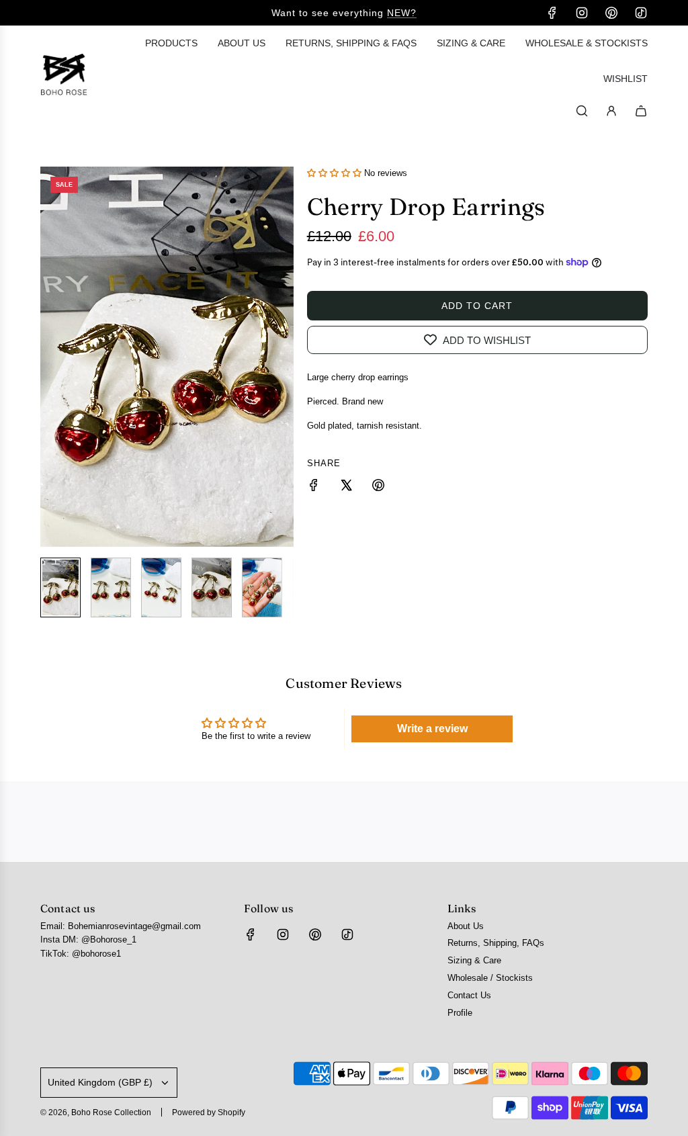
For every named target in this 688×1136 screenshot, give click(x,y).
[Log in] (611, 111)
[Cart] (641, 111)
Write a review (432, 728)
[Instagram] (582, 12)
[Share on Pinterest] (378, 487)
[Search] (582, 111)
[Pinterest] (611, 12)
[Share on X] (346, 487)
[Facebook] (552, 12)
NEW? (402, 12)
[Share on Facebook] (314, 487)
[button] (51, 356)
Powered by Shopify (208, 1112)
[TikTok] (641, 12)
